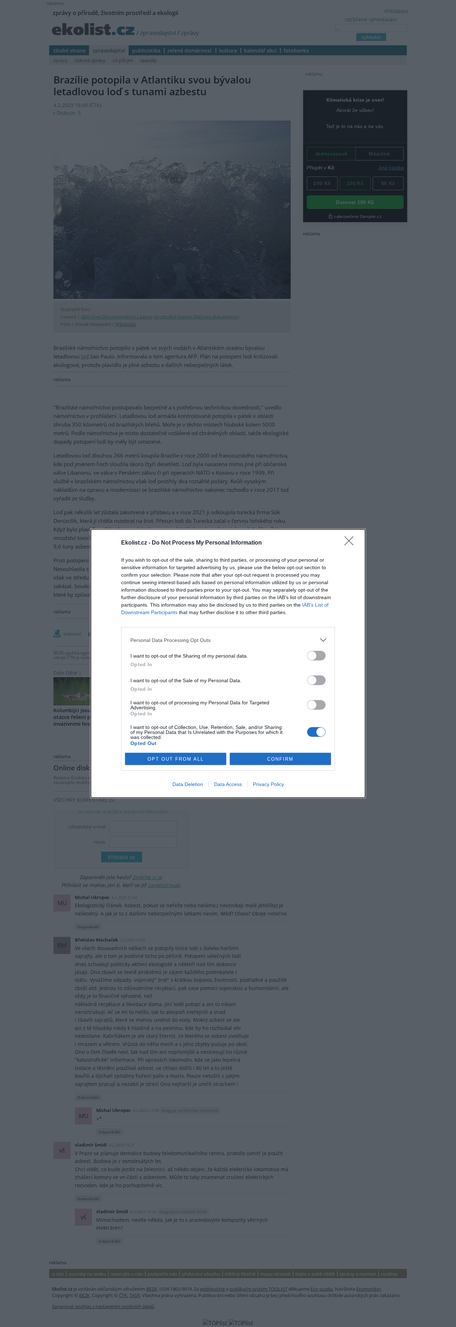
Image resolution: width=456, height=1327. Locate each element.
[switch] (316, 655)
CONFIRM (280, 759)
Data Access (228, 784)
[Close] (351, 543)
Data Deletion (187, 784)
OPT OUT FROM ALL (175, 759)
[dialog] (228, 663)
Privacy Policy (268, 784)
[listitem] (228, 640)
